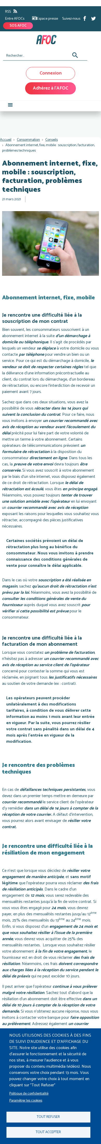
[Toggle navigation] (10, 106)
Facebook (84, 18)
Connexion (51, 73)
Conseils (51, 140)
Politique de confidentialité (28, 1093)
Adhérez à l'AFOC (50, 88)
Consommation (28, 140)
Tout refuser (48, 1117)
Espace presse (47, 19)
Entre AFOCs (14, 19)
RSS (8, 12)
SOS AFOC (18, 26)
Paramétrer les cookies (25, 1100)
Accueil (5, 140)
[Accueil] (48, 39)
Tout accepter (48, 1132)
